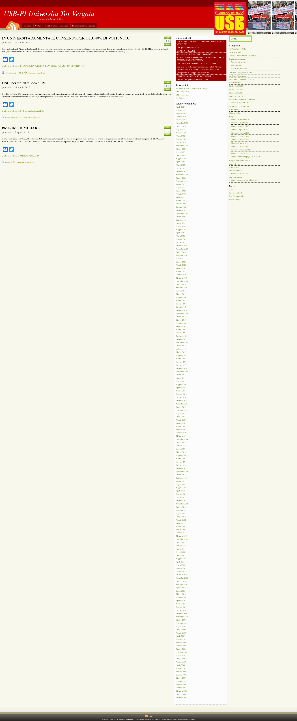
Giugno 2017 (181, 352)
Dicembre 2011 (181, 536)
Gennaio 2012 (181, 533)
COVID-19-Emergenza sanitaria (240, 72)
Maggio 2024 (181, 133)
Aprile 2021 (180, 233)
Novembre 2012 (182, 504)
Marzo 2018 (180, 329)
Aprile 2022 (180, 197)
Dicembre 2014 (181, 436)
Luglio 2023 (180, 152)
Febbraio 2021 (181, 239)
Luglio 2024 (180, 129)
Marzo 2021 (180, 236)
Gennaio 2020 (181, 275)
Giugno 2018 (181, 320)
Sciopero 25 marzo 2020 (239, 143)
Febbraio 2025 (181, 113)
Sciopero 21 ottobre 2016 (240, 133)
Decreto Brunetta (235, 83)
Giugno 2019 (181, 294)
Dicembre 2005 (181, 697)
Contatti (38, 26)
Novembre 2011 (182, 539)
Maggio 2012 (181, 520)
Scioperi (8, 162)
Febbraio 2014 (181, 462)
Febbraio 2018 (181, 333)
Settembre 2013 (181, 478)
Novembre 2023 (182, 145)
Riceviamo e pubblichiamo (240, 102)
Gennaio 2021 (181, 242)
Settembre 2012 (181, 510)
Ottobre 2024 (181, 126)
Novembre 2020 (182, 249)
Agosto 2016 (180, 378)
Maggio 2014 (181, 455)
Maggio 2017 (181, 355)
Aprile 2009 (180, 636)
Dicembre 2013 (181, 468)
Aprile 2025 (180, 107)
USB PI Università (182, 95)
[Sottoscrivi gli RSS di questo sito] (12, 24)
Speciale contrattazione (239, 68)
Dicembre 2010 (181, 575)
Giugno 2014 (181, 452)
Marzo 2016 (180, 391)
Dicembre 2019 (181, 278)
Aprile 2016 (180, 388)
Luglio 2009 (180, 626)
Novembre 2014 (182, 439)
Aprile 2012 (180, 523)
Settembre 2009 (181, 623)
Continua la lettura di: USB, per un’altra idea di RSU (23, 111)
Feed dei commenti (236, 196)
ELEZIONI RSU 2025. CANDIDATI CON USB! (194, 76)
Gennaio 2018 (181, 336)
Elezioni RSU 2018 (236, 93)
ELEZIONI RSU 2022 (237, 96)
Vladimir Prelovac (166, 720)
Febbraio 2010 (181, 607)
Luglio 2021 (180, 226)
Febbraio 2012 (181, 529)
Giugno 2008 (181, 659)
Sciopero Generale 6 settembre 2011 (244, 180)
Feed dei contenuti (235, 193)
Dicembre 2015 (181, 400)
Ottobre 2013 (181, 475)
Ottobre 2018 (181, 316)
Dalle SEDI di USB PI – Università (241, 79)
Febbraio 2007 (181, 684)
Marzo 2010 (180, 604)
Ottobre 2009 (181, 620)
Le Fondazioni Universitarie (239, 106)
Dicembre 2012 (181, 500)
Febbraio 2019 (181, 304)
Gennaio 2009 (181, 646)
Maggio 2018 (181, 323)
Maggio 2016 (181, 384)
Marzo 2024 (180, 136)
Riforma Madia (234, 113)
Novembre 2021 (182, 213)
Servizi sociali (236, 65)
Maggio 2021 (181, 229)
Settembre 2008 (181, 652)
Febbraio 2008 (181, 671)
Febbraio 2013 (181, 494)
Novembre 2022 (182, 175)
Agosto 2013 (180, 481)
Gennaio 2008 (181, 675)
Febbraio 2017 (181, 362)
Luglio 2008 (180, 655)
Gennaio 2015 (181, 433)
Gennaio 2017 (181, 365)
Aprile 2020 (180, 268)
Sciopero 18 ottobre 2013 (240, 126)
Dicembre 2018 (181, 310)
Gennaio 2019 (181, 307)
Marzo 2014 (180, 458)
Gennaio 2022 (181, 207)
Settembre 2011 (181, 546)
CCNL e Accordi (235, 52)
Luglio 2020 (180, 258)
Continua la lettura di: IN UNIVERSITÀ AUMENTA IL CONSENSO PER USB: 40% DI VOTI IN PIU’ (43, 66)
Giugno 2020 (181, 262)
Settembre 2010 (181, 584)
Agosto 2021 (180, 223)
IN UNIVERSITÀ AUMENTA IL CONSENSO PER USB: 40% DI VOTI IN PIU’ (66, 38)
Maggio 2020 (181, 265)
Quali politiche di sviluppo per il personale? (193, 73)
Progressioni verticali (238, 62)
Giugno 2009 (181, 629)
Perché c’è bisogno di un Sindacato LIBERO (193, 79)
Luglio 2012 (180, 513)
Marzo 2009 (180, 639)
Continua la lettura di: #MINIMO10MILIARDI (20, 155)
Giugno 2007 (181, 678)
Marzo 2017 (180, 358)
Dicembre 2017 (181, 339)
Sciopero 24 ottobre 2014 (240, 140)
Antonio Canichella (189, 720)
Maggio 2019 (181, 297)
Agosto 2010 (180, 587)
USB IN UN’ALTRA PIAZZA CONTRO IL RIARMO (196, 63)
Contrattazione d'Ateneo (237, 59)
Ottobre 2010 (181, 581)
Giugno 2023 (181, 155)
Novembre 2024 (182, 123)
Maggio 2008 (181, 662)
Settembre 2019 (181, 288)
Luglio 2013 (180, 484)
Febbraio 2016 (181, 394)
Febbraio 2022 (181, 204)
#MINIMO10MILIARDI (22, 127)
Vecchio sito (180, 98)
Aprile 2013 (180, 491)
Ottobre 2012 (181, 507)
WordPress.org (234, 199)
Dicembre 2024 (181, 120)
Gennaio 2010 (181, 610)
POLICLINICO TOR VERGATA (241, 110)
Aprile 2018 (180, 326)
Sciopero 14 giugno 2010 (240, 123)
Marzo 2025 (180, 110)
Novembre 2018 (182, 313)
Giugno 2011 (181, 555)
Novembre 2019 (182, 281)
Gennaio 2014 (181, 465)
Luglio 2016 (180, 381)
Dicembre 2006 (181, 691)
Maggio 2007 (181, 681)
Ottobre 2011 (181, 542)
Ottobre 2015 (181, 407)
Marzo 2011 (180, 565)
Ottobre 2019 (181, 284)
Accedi (231, 190)
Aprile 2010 (180, 600)
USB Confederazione (183, 92)
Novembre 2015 (182, 404)
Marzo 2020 (180, 271)
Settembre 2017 (181, 349)
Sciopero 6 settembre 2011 (240, 150)
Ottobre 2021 (181, 216)
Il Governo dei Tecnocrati (240, 173)
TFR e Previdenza (235, 170)
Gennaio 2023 (181, 168)
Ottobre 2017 (181, 346)
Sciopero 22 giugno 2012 (240, 136)
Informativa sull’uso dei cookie (83, 26)
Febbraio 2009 (181, 642)
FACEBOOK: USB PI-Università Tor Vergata (192, 88)
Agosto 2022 (180, 184)
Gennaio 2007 (181, 687)
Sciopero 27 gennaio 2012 (240, 146)
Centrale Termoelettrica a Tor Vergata (242, 55)
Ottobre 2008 (181, 649)
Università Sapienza (236, 177)
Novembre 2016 (182, 371)
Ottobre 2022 (181, 178)
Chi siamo (27, 26)
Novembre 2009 (182, 617)
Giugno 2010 (181, 594)
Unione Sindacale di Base (51, 18)
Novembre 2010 (182, 578)
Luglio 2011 (180, 552)
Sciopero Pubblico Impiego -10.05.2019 (245, 156)
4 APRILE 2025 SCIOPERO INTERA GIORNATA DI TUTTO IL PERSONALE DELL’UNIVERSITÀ (200, 58)
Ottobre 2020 (181, 252)
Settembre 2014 (181, 446)
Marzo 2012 (180, 526)
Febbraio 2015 (181, 429)
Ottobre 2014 (181, 442)
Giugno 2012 (181, 517)
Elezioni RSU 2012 (236, 86)
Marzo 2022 (180, 200)
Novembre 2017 (182, 342)
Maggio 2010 (181, 597)
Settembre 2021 (181, 220)
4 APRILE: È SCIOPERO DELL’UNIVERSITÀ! (194, 54)
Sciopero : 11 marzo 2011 (240, 153)
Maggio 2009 (181, 633)
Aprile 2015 (180, 423)
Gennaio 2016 (181, 397)
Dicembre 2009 (181, 613)
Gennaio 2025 (181, 116)
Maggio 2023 (181, 158)
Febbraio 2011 (181, 568)
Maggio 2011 (181, 558)
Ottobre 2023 (181, 149)
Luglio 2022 (180, 187)
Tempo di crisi (234, 167)
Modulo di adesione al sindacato (56, 26)
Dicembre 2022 (181, 171)
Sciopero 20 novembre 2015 (239, 160)
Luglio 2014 (180, 449)
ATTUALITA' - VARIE (14, 73)
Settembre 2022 (181, 181)
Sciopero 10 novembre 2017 (241, 119)
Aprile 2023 (180, 162)
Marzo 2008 (180, 668)
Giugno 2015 (181, 416)
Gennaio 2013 (181, 497)
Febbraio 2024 (181, 139)
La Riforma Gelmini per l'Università (242, 99)
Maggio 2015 (181, 420)
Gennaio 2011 (181, 571)
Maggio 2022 (181, 194)
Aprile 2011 (180, 562)
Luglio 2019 (180, 291)
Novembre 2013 (182, 471)
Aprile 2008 (180, 665)
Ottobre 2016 (181, 375)
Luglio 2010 (180, 591)
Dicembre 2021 (181, 210)
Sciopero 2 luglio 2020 (239, 129)
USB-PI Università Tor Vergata (49, 13)
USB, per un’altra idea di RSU (25, 82)
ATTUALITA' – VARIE (237, 49)
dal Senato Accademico (237, 76)
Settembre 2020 (181, 255)
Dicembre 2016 (181, 368)
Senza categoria (11, 117)
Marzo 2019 (180, 300)
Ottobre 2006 (181, 694)
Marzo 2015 (180, 426)
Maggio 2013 (181, 487)
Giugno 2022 (181, 191)
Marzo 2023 (180, 165)
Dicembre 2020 (181, 246)
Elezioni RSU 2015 (236, 89)
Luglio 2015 (180, 413)
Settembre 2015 (181, 410)
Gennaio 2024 (181, 142)
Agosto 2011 (180, 549)
